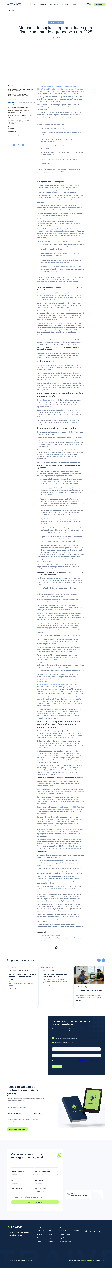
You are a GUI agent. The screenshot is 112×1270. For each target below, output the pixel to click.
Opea (56, 791)
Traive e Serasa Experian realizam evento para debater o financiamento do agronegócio (22, 993)
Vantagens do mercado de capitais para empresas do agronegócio (19, 111)
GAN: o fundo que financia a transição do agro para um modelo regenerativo (56, 978)
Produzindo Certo (74, 791)
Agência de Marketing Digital (88, 1260)
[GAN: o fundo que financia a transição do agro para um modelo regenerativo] (56, 969)
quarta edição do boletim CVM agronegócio (54, 684)
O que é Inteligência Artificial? (50, 936)
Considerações (12, 131)
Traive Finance (54, 4)
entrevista (74, 829)
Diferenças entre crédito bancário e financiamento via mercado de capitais (18, 94)
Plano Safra (43, 400)
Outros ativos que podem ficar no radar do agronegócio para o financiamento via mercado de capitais (21, 122)
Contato (75, 4)
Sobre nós (33, 4)
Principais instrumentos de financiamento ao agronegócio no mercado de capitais (20, 116)
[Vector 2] (99, 1231)
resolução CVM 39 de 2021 (63, 703)
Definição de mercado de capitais (17, 86)
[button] (9, 145)
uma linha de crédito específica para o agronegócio (21, 103)
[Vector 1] (95, 1231)
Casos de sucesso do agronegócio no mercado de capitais (21, 127)
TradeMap (40, 846)
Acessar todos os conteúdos (17, 1129)
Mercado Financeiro (56, 22)
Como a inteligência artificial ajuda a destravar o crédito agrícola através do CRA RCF (89, 993)
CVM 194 (73, 623)
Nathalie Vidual (62, 829)
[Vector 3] (90, 1231)
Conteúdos (65, 4)
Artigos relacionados (13, 135)
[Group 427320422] (86, 1231)
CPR (74, 751)
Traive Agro (42, 4)
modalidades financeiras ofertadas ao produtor (20, 90)
